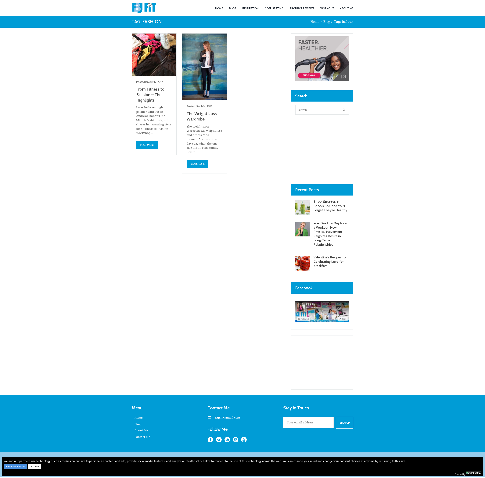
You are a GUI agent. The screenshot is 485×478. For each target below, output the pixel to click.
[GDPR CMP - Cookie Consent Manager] (473, 474)
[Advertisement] (322, 151)
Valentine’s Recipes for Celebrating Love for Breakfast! (330, 261)
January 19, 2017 (154, 81)
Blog (326, 21)
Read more (147, 144)
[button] (15, 466)
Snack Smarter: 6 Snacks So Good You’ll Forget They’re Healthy (330, 205)
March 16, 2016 (204, 106)
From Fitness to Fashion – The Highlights (150, 94)
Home (315, 21)
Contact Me (142, 437)
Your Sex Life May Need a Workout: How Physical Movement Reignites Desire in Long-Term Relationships (331, 233)
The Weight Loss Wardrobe (202, 116)
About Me (141, 430)
